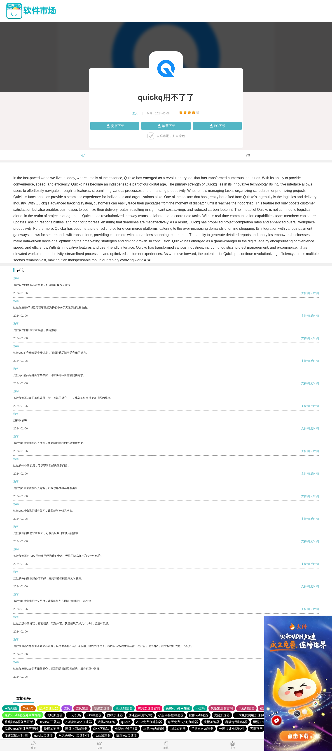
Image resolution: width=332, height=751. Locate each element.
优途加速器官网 (222, 708)
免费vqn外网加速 (178, 708)
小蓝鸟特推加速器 (170, 715)
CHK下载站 (101, 728)
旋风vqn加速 (106, 722)
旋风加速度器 (48, 708)
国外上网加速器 (76, 728)
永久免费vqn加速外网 (73, 735)
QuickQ (28, 708)
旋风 (67, 708)
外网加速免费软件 (231, 728)
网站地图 (11, 708)
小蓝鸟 (200, 708)
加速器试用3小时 (140, 715)
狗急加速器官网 (149, 708)
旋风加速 (82, 708)
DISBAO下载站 (49, 722)
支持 (304, 293)
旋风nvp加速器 (153, 728)
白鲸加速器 (178, 728)
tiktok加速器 (123, 708)
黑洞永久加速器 (202, 728)
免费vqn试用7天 (126, 728)
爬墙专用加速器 (236, 722)
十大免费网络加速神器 (251, 715)
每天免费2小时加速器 (183, 722)
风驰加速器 (246, 708)
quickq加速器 (43, 735)
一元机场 (74, 715)
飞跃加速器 (102, 735)
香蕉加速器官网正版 (19, 722)
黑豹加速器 (55, 715)
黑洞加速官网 (262, 722)
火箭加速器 (222, 715)
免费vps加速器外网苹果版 (23, 715)
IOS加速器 (94, 715)
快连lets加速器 (126, 735)
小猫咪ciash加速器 (78, 722)
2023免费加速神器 (149, 722)
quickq (125, 722)
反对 (313, 293)
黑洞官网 (256, 728)
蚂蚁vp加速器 (198, 715)
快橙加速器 (212, 722)
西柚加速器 (115, 715)
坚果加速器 (102, 708)
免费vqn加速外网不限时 (21, 728)
